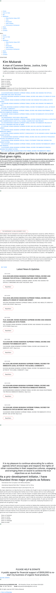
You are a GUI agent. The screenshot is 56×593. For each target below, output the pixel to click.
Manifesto (5, 16)
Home (4, 11)
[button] (28, 33)
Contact (5, 30)
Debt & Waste (9, 23)
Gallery (5, 28)
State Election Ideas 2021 (13, 18)
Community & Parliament (12, 25)
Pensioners (9, 21)
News (4, 27)
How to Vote (6, 13)
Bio (4, 14)
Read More (8, 287)
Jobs (7, 20)
